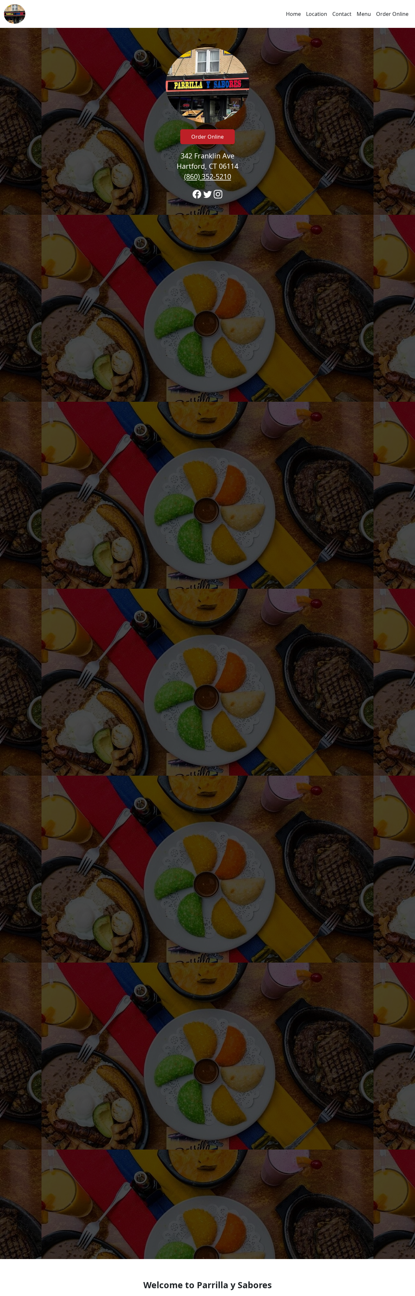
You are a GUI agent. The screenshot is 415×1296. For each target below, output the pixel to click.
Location (316, 13)
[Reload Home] (14, 14)
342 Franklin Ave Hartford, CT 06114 (207, 166)
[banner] (207, 643)
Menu (364, 13)
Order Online (392, 13)
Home (293, 13)
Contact (341, 13)
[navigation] (207, 14)
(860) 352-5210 (207, 176)
